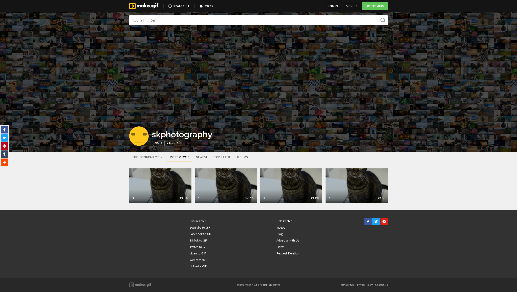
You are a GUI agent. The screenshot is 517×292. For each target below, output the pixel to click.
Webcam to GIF (200, 260)
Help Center (284, 221)
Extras (208, 6)
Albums (242, 157)
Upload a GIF (198, 266)
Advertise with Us (287, 240)
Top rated (222, 157)
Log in (333, 6)
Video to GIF (198, 253)
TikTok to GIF (198, 240)
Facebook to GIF (200, 234)
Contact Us (381, 285)
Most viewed (179, 157)
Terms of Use (347, 285)
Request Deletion (287, 253)
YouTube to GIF (200, 227)
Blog (279, 234)
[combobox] (258, 20)
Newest (202, 157)
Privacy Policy (365, 285)
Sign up (351, 6)
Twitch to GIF (198, 247)
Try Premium (375, 6)
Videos (280, 227)
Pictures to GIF (199, 221)
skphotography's (146, 157)
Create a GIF (181, 6)
